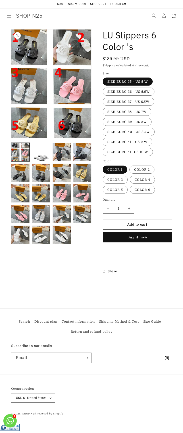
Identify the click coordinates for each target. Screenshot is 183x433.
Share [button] (112, 271)
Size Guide (152, 321)
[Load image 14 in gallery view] (41, 214)
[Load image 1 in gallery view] (20, 152)
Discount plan (45, 321)
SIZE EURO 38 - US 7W (127, 112)
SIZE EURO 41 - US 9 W (127, 142)
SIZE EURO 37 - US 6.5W (128, 101)
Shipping (109, 65)
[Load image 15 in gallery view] (61, 214)
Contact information (78, 321)
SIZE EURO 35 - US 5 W (127, 81)
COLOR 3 (115, 179)
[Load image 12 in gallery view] (82, 193)
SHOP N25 (29, 413)
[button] (9, 16)
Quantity (109, 199)
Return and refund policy (91, 331)
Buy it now (137, 237)
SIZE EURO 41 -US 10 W (127, 152)
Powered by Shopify (50, 413)
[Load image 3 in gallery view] (61, 152)
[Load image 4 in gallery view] (82, 152)
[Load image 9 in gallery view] (20, 193)
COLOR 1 (115, 169)
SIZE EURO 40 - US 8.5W (128, 132)
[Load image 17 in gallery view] (20, 234)
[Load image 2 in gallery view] (41, 152)
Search (24, 321)
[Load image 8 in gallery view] (82, 173)
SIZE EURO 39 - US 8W (127, 122)
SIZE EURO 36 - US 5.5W (128, 91)
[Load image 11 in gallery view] (61, 193)
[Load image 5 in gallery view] (20, 173)
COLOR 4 (142, 179)
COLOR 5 (115, 189)
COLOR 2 (142, 169)
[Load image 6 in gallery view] (41, 173)
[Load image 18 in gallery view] (41, 234)
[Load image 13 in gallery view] (20, 214)
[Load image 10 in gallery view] (41, 193)
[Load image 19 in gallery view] (61, 234)
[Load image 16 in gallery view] (82, 214)
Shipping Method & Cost (119, 321)
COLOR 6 (142, 189)
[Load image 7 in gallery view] (61, 173)
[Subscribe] (86, 358)
